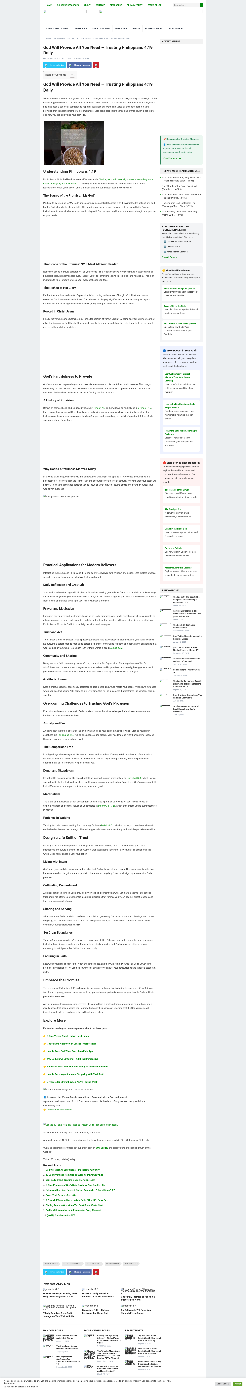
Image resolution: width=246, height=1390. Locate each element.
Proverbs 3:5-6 (134, 778)
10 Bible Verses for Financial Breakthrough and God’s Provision (186, 709)
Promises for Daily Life (64, 39)
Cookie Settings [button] (223, 1384)
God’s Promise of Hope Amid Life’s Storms (66, 1337)
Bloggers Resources (68, 5)
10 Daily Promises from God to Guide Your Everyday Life (74, 1175)
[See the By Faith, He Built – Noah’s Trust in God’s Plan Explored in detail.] (80, 1124)
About (87, 5)
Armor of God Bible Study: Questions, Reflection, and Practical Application (149, 1364)
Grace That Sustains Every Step (62, 1195)
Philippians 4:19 (131, 1264)
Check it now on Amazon (59, 1109)
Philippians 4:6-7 (66, 735)
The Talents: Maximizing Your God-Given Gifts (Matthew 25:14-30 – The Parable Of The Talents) (108, 1354)
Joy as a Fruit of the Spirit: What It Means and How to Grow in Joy (149, 1338)
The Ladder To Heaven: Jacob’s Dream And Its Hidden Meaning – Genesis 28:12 (187, 684)
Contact (100, 5)
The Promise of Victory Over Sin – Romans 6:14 (67, 1347)
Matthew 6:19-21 (106, 805)
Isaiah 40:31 (107, 825)
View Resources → (172, 158)
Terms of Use (154, 5)
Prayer (136, 28)
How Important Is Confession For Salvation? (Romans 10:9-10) (68, 1360)
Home (49, 5)
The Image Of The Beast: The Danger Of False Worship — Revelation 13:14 (186, 599)
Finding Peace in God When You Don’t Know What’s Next (74, 1205)
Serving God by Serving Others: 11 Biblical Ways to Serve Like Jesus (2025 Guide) (109, 1339)
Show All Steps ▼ (170, 257)
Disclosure (116, 5)
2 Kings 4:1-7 (144, 408)
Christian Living (101, 28)
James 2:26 (116, 648)
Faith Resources (154, 28)
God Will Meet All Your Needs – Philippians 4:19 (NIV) (73, 1170)
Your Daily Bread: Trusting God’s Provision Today (70, 1180)
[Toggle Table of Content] (71, 75)
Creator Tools (176, 28)
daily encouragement (72, 1264)
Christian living (51, 1264)
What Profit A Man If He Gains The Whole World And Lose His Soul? (107, 1368)
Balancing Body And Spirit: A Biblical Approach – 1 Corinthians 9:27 (80, 1190)
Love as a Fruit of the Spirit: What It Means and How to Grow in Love (149, 1351)
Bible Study (121, 28)
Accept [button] (238, 1384)
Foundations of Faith (57, 28)
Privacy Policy (135, 5)
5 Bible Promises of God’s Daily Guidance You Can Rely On (75, 1185)
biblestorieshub (50, 58)
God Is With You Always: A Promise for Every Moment (73, 1210)
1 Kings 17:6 (98, 408)
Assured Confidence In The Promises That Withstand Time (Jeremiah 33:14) (187, 613)
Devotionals (80, 28)
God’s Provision (112, 1264)
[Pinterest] (96, 65)
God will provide (94, 1264)
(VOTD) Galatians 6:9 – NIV (61, 1215)
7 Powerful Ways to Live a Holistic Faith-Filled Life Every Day (77, 1200)
